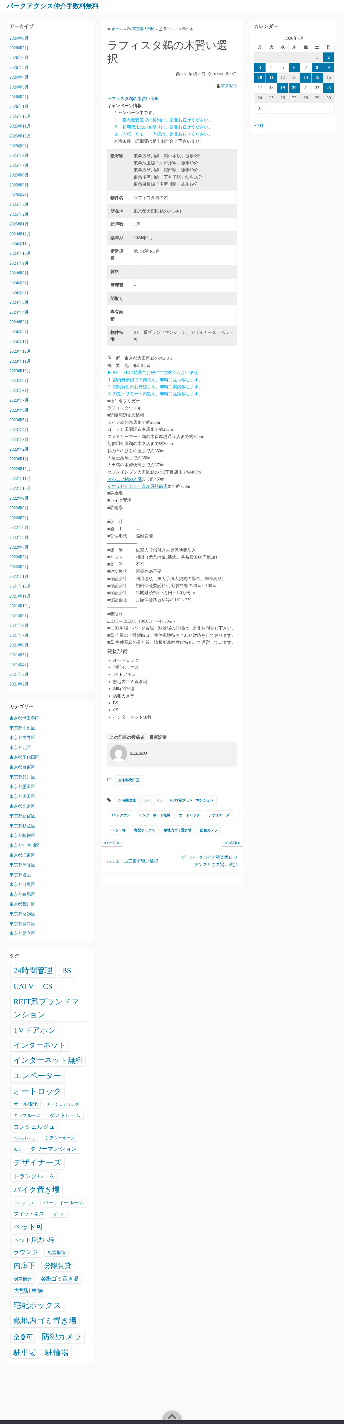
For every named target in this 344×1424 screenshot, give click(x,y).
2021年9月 (19, 615)
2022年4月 (19, 547)
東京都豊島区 (22, 923)
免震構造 (56, 1252)
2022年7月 (19, 517)
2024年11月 (20, 243)
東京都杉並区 (22, 826)
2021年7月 (19, 635)
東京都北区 (20, 747)
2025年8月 (19, 155)
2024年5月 (19, 302)
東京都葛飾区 (22, 913)
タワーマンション (53, 1149)
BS (146, 800)
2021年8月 (19, 625)
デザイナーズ (219, 815)
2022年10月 (20, 488)
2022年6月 (19, 527)
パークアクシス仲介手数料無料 (53, 5)
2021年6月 (19, 645)
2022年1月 (19, 576)
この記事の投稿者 (127, 737)
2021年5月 (19, 654)
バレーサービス (23, 1203)
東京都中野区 (22, 737)
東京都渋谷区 (22, 865)
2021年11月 (20, 596)
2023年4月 (19, 429)
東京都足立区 (22, 933)
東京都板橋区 (22, 835)
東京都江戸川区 (24, 845)
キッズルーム (27, 1115)
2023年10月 (20, 371)
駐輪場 (57, 1352)
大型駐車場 (28, 1290)
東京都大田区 (128, 780)
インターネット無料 (154, 815)
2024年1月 (19, 341)
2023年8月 (19, 390)
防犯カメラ (209, 830)
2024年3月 (19, 322)
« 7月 (259, 125)
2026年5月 (19, 67)
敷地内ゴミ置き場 (178, 830)
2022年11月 (20, 478)
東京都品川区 (22, 777)
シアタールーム (60, 1138)
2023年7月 (19, 400)
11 (271, 77)
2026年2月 (19, 96)
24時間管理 (127, 800)
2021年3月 (19, 674)
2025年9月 (19, 145)
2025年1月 (19, 224)
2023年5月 (19, 420)
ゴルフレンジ (24, 1138)
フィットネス (28, 1214)
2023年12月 (20, 351)
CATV (23, 986)
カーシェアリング (63, 1104)
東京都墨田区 (22, 786)
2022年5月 (19, 537)
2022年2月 (19, 566)
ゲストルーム (65, 1115)
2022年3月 (19, 556)
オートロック (189, 815)
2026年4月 (19, 77)
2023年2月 (19, 449)
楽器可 (23, 1337)
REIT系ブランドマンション (192, 800)
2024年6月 (19, 292)
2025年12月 (20, 116)
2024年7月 (19, 282)
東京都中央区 (22, 728)
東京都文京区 (22, 806)
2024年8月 (19, 273)
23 (329, 87)
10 (260, 77)
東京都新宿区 (22, 816)
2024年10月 (20, 253)
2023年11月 (20, 361)
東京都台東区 (22, 767)
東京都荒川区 (22, 904)
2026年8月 (19, 38)
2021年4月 (19, 664)
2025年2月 (19, 214)
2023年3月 (19, 439)
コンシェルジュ (34, 1126)
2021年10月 (20, 605)
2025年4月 (19, 194)
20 (294, 87)
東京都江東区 (22, 855)
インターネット (39, 1045)
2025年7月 (19, 165)
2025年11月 (20, 126)
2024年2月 (19, 331)
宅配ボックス (144, 830)
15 (317, 77)
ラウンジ (25, 1252)
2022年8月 (19, 508)
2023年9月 (19, 380)
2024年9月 (19, 263)
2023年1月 (19, 459)
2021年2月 (19, 684)
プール (58, 1214)
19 (283, 87)
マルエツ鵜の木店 (124, 479)
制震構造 (22, 1279)
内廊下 (24, 1266)
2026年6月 (19, 57)
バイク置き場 (36, 1190)
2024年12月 (20, 234)
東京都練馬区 (22, 894)
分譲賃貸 (57, 1265)
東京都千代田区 (24, 757)
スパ (17, 1149)
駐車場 (24, 1352)
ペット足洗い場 (33, 1240)
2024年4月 (19, 312)
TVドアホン (121, 815)
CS (159, 800)
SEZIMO (229, 86)
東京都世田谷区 (24, 718)
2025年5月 (19, 185)
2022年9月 (19, 498)
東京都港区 (20, 874)
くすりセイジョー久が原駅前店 (137, 486)
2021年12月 (20, 586)
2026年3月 (19, 87)
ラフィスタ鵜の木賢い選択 (133, 98)
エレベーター (37, 1075)
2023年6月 (19, 410)
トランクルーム (34, 1176)
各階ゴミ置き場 (59, 1279)
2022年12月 (20, 469)
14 (306, 77)
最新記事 (158, 737)
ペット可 (119, 830)
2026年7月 (19, 47)
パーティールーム (63, 1202)
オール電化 (25, 1104)
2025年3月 (19, 204)
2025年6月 (19, 175)
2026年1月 (19, 106)
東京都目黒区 (22, 884)
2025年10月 (20, 136)
